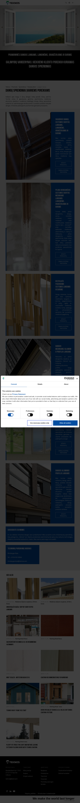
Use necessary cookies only (39, 423)
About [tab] (66, 384)
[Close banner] (77, 378)
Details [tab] (40, 384)
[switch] (30, 414)
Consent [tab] (14, 384)
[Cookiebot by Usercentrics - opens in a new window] (65, 378)
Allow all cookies (65, 423)
